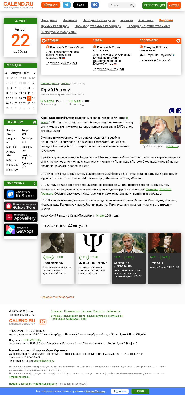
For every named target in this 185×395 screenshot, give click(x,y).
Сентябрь (27, 138)
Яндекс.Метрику (95, 391)
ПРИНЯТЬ (140, 391)
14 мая (74, 101)
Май (8, 160)
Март (9, 146)
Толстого (165, 189)
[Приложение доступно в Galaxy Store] (20, 206)
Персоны (166, 20)
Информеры (113, 311)
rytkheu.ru (172, 146)
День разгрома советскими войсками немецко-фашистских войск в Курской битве (111, 59)
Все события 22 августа (57, 297)
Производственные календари (98, 26)
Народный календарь (99, 20)
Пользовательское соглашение (105, 315)
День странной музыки (155, 55)
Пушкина (152, 189)
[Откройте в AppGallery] (20, 217)
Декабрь (27, 163)
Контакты (98, 311)
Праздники (49, 20)
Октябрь (27, 146)
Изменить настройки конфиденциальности (33, 383)
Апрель (10, 151)
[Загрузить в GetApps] (20, 230)
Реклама (86, 311)
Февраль (11, 138)
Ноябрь (26, 155)
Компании (145, 20)
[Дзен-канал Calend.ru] (80, 5)
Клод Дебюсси (53, 263)
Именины (70, 20)
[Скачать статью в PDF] (171, 110)
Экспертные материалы (58, 32)
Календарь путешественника (148, 26)
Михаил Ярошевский (92, 263)
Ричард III (156, 263)
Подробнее (119, 391)
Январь (10, 130)
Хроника (126, 20)
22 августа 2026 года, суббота (66, 47)
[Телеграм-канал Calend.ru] (67, 5)
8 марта (47, 101)
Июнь (9, 164)
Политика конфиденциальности (68, 318)
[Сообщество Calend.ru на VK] (95, 5)
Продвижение (72, 311)
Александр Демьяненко (123, 264)
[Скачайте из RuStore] (20, 194)
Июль (9, 169)
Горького (47, 193)
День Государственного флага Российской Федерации (62, 54)
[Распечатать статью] (178, 110)
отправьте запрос (19, 376)
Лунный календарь (55, 26)
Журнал (50, 5)
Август (26, 130)
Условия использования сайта (68, 315)
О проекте (56, 311)
